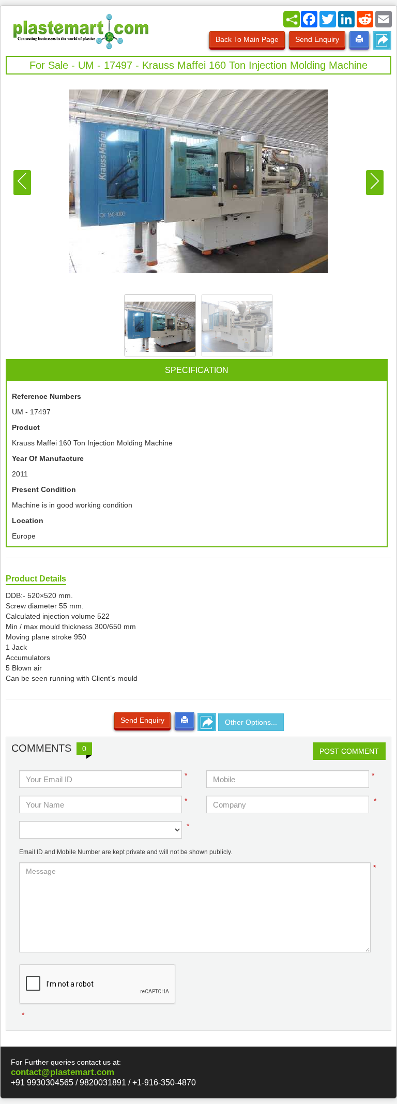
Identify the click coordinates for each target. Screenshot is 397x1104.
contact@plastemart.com (62, 1072)
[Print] (359, 39)
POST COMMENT (349, 751)
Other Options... (251, 722)
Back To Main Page (247, 39)
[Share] (291, 19)
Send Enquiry (317, 39)
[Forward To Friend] (382, 40)
